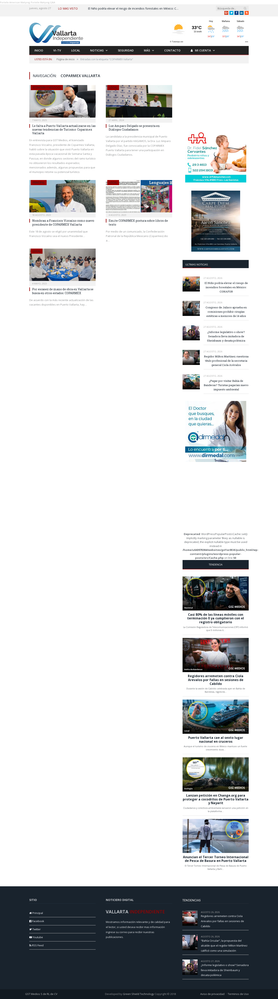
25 (247, 936)
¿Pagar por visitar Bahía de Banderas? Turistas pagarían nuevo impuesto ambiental (226, 385)
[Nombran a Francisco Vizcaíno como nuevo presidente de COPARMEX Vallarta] (62, 197)
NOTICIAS (97, 50)
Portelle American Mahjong (15, 2)
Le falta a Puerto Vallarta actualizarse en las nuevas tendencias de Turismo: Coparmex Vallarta (64, 129)
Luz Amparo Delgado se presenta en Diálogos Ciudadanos (134, 127)
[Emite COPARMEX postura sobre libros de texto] (139, 197)
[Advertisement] (215, 97)
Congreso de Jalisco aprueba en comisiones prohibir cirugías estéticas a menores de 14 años (226, 312)
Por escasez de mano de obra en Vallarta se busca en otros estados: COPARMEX (62, 291)
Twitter (36, 929)
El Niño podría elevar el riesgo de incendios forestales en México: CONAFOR (135, 8)
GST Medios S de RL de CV (41, 994)
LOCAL (75, 50)
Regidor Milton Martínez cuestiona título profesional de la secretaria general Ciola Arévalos (226, 361)
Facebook (38, 921)
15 (247, 961)
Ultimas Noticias (196, 264)
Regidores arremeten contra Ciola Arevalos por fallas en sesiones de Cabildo (222, 921)
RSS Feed (37, 945)
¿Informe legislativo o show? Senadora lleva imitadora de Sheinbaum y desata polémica (226, 336)
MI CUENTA (202, 50)
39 (247, 912)
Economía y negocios (47, 87)
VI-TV (57, 50)
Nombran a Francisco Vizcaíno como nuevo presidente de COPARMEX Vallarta (63, 222)
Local (113, 87)
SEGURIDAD (126, 50)
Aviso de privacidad (212, 994)
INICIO (38, 50)
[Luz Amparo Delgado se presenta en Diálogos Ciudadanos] (139, 102)
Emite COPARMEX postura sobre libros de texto (138, 222)
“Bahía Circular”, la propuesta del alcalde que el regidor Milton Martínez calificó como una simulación (224, 945)
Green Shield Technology (138, 994)
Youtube (37, 937)
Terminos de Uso (238, 994)
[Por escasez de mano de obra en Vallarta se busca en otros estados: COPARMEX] (62, 266)
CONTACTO (172, 50)
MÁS (147, 50)
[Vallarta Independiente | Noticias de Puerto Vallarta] (56, 32)
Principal (39, 182)
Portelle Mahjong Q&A (43, 2)
